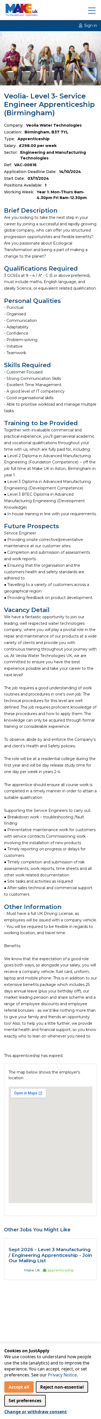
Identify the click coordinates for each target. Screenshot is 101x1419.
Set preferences (25, 1401)
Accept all (19, 1387)
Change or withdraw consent (35, 1412)
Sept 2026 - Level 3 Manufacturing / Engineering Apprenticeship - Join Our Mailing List (50, 1255)
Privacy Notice (62, 1375)
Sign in (90, 25)
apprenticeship (60, 1270)
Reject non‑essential (62, 1387)
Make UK (32, 1270)
